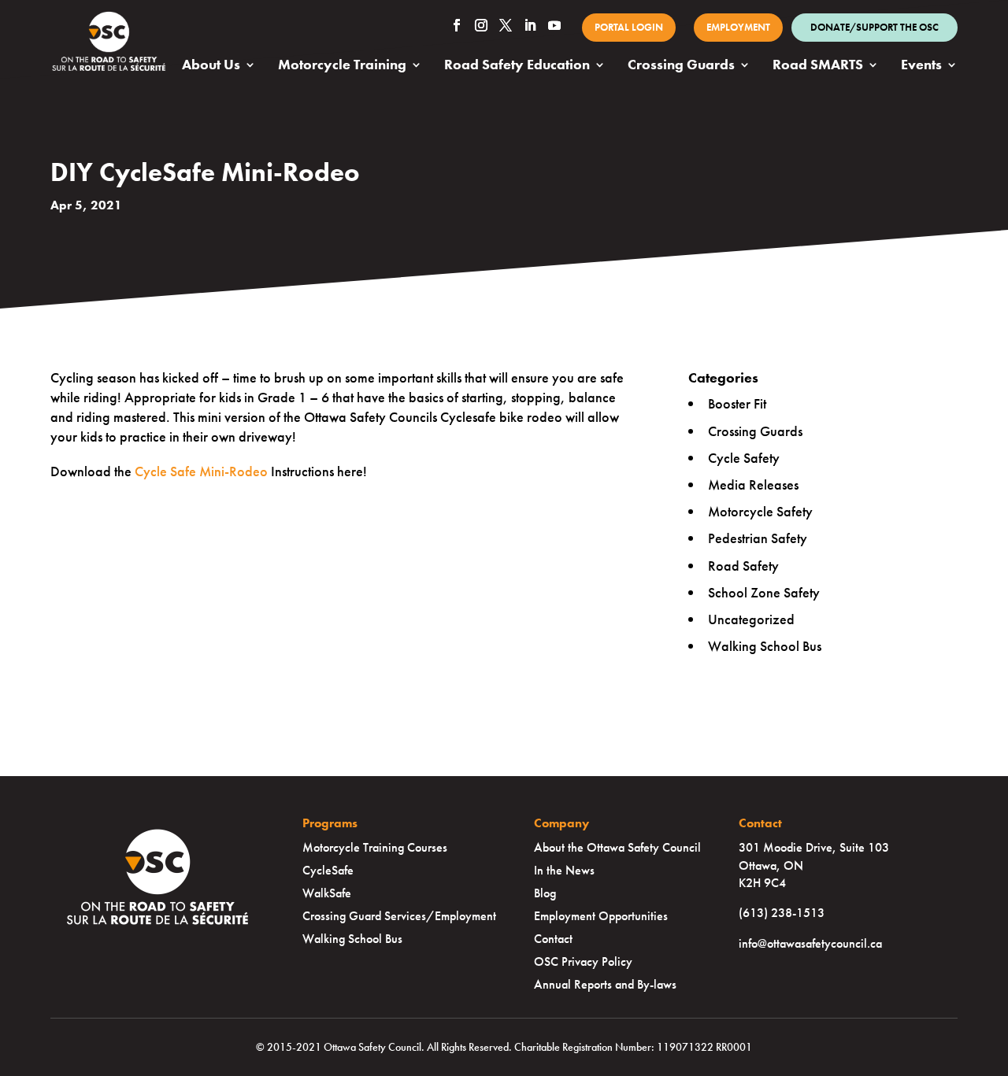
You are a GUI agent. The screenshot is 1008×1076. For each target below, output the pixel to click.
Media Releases (753, 484)
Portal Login (629, 27)
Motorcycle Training (342, 66)
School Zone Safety (764, 592)
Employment (738, 27)
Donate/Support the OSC (874, 27)
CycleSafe (328, 870)
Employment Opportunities (601, 916)
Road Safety (743, 565)
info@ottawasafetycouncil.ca (810, 943)
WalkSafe (326, 893)
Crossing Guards (681, 66)
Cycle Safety (744, 458)
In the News (564, 870)
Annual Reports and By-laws (605, 984)
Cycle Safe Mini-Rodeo (201, 471)
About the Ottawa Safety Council (617, 847)
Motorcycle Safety (760, 511)
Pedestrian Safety (757, 538)
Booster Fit (737, 403)
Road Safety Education (517, 66)
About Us (211, 66)
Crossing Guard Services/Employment (399, 916)
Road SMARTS (818, 66)
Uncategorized (751, 619)
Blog (545, 893)
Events (921, 66)
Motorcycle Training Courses (374, 847)
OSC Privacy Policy (583, 961)
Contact (553, 938)
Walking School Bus (764, 646)
